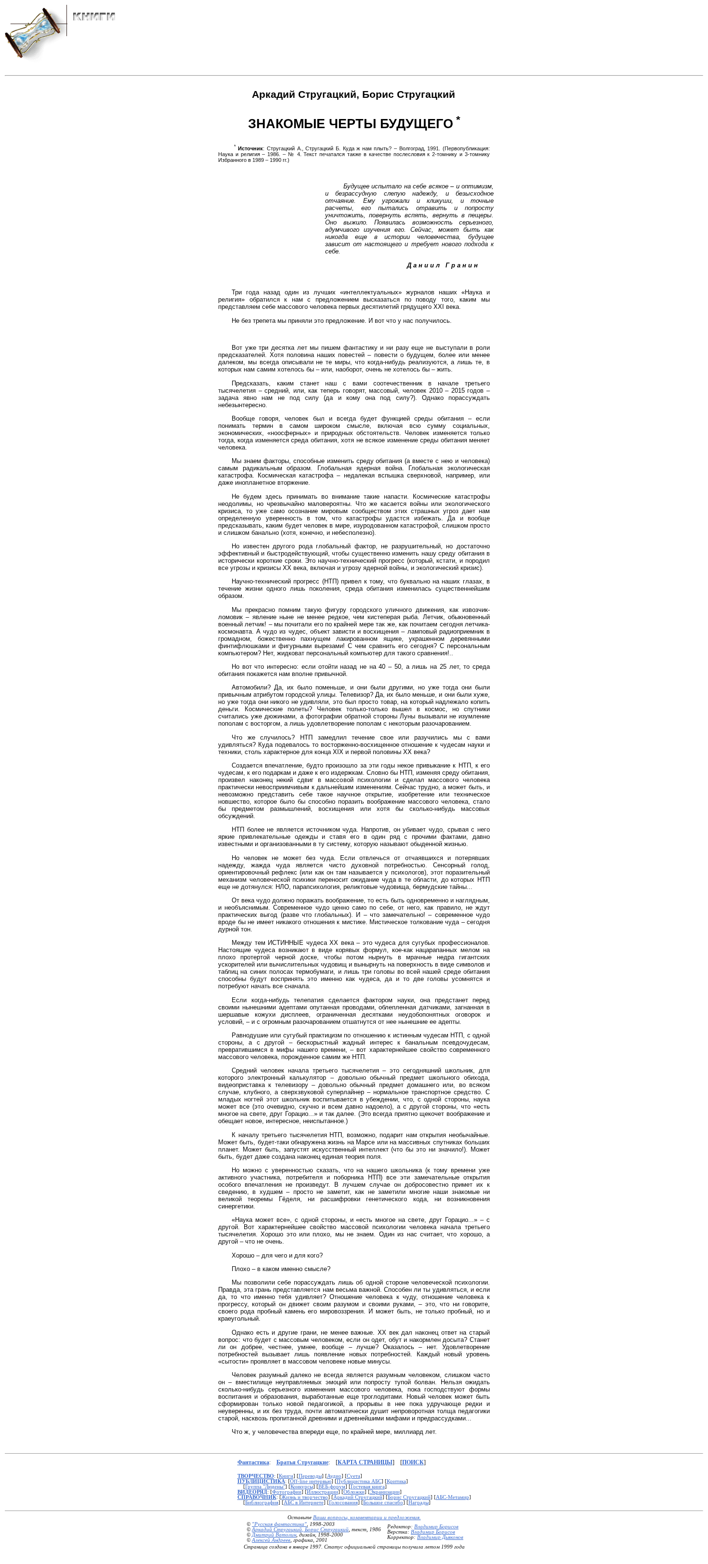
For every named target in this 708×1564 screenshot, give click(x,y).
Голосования (343, 1502)
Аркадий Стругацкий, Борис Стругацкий (300, 1529)
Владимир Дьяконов (440, 1537)
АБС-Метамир (452, 1497)
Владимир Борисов (436, 1526)
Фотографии (287, 1492)
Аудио (334, 1476)
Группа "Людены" (265, 1486)
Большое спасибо (383, 1502)
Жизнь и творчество (304, 1497)
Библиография (261, 1502)
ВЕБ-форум (331, 1486)
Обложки (354, 1492)
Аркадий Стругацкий (357, 1497)
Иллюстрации (322, 1492)
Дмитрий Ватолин (274, 1534)
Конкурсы (301, 1486)
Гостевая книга (368, 1486)
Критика (396, 1481)
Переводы (310, 1476)
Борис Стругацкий (409, 1497)
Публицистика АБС (359, 1481)
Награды (418, 1502)
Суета (353, 1476)
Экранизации (385, 1492)
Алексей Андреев (271, 1540)
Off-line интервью (310, 1481)
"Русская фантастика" (279, 1524)
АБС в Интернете (304, 1502)
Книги (286, 1476)
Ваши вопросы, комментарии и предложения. (367, 1517)
